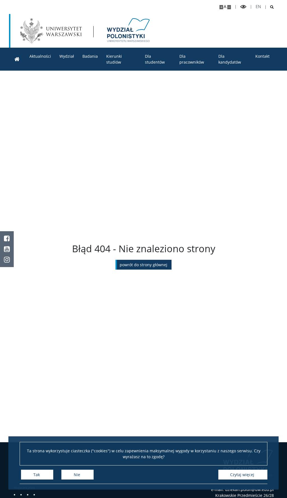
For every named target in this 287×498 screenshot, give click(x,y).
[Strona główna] (17, 59)
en (258, 6)
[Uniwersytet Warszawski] (51, 30)
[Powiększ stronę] (221, 7)
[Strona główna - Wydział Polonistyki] (128, 30)
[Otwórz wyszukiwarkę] (270, 7)
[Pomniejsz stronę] (229, 7)
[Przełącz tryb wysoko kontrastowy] (243, 7)
